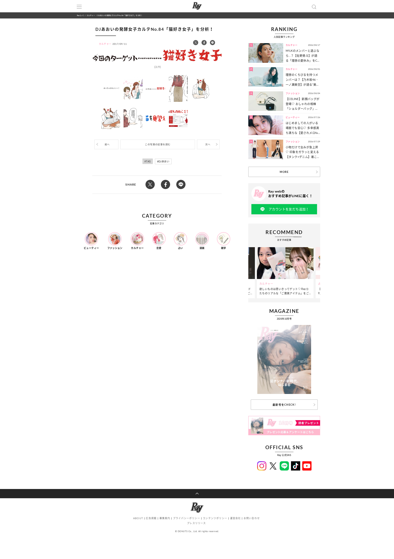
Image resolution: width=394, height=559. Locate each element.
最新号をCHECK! (284, 404)
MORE (284, 171)
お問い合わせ (252, 518)
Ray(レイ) (80, 15)
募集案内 (164, 518)
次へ (207, 144)
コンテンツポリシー (215, 518)
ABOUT (138, 518)
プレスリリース (196, 523)
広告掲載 (151, 518)
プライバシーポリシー (186, 518)
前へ (107, 144)
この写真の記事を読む (157, 144)
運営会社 (235, 518)
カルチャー (91, 15)
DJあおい (164, 161)
